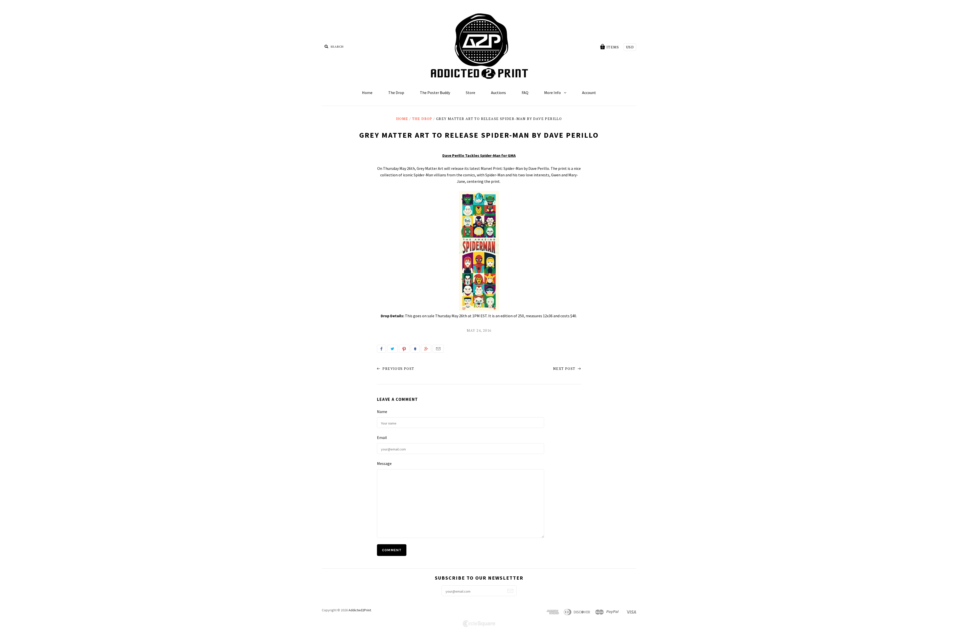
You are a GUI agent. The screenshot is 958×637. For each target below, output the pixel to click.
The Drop (396, 92)
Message (384, 463)
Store (470, 92)
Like (381, 349)
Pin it (404, 349)
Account (589, 92)
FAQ (525, 92)
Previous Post (397, 368)
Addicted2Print (360, 610)
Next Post (565, 368)
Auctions (498, 92)
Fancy (415, 349)
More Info (553, 92)
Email (438, 349)
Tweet (392, 349)
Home (367, 92)
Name (382, 411)
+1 (426, 349)
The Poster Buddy (435, 92)
